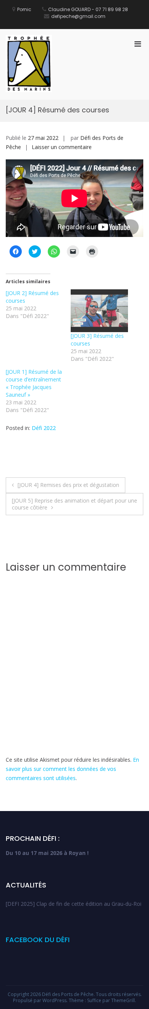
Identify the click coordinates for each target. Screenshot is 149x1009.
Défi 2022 (44, 428)
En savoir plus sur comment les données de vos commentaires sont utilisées (72, 769)
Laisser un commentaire (62, 147)
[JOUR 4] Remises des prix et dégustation (68, 484)
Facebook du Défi (38, 939)
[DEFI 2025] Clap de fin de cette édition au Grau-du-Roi (73, 903)
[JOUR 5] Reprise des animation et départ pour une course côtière (74, 504)
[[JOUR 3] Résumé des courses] (99, 311)
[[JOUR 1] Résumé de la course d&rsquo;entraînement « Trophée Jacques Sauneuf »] (38, 391)
